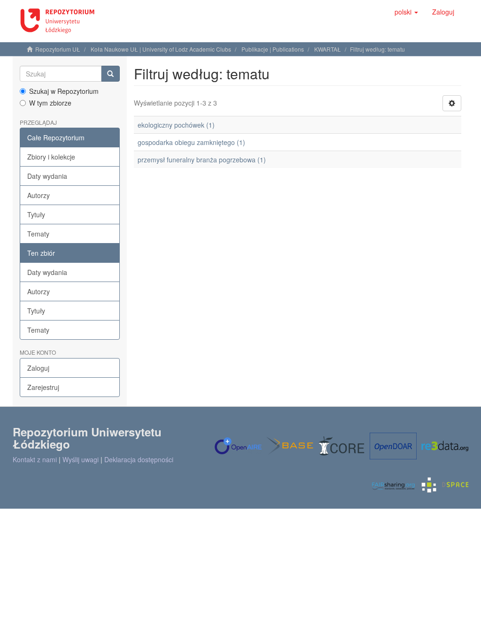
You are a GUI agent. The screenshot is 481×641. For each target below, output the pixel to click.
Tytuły (36, 214)
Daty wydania (47, 176)
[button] (406, 11)
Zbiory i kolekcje (51, 156)
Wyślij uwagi (80, 459)
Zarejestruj (43, 387)
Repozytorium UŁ (57, 49)
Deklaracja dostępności (138, 459)
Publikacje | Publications (272, 49)
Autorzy (38, 195)
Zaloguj (38, 368)
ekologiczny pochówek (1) (176, 125)
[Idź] (110, 74)
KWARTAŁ (327, 49)
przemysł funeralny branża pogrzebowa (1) (202, 159)
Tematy (38, 233)
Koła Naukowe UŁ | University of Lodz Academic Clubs (161, 49)
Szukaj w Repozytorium (64, 91)
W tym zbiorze (50, 102)
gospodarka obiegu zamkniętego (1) (191, 142)
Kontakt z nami (35, 459)
